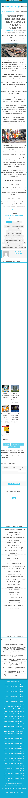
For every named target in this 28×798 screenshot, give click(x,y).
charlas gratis (5, 242)
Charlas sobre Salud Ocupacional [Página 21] (14, 733)
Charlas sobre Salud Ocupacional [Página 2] (14, 728)
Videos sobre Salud (13, 608)
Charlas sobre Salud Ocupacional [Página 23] (14, 738)
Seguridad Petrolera (12, 587)
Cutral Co (24, 242)
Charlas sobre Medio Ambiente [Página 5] (14, 691)
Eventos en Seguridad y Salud (13, 548)
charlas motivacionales (15, 242)
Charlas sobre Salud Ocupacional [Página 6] (14, 770)
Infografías (12, 553)
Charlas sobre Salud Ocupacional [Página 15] (14, 716)
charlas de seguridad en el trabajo (14, 233)
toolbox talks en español (20, 247)
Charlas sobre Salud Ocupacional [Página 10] (14, 704)
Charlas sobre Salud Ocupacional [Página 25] (14, 743)
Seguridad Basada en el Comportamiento (13, 566)
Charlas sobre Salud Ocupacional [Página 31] (14, 760)
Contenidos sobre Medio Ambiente (14, 780)
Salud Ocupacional (12, 563)
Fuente (14, 210)
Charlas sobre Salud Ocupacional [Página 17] (14, 721)
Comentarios (6, 444)
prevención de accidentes (8, 247)
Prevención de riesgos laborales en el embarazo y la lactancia (14, 672)
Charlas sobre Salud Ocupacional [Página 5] (14, 768)
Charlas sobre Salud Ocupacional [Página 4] (14, 765)
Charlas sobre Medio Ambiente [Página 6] (14, 694)
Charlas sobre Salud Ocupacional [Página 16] (14, 718)
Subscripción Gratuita (10, 792)
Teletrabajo (13, 595)
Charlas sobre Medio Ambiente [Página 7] (14, 696)
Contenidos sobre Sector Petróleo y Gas (14, 785)
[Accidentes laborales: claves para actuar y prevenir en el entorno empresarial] (5, 388)
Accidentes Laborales (12, 532)
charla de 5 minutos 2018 (14, 224)
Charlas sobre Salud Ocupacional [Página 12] (14, 708)
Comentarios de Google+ (13, 446)
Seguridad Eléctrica (12, 571)
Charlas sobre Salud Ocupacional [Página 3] (14, 756)
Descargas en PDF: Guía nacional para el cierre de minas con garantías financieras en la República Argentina (14, 641)
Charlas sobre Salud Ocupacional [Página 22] (14, 736)
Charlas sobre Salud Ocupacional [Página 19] (14, 726)
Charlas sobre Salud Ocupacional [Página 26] (14, 746)
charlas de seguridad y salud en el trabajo (14, 240)
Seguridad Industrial (12, 582)
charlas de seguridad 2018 (14, 228)
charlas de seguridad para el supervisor (14, 238)
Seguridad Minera (13, 584)
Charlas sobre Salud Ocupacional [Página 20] (14, 731)
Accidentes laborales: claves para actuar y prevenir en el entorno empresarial (5, 397)
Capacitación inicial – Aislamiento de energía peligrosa (14, 668)
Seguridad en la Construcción (12, 576)
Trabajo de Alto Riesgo (12, 597)
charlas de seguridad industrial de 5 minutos (14, 235)
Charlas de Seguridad (8, 30)
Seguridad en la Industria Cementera (13, 579)
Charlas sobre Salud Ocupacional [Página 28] (14, 751)
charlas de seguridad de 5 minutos (14, 231)
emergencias (8, 245)
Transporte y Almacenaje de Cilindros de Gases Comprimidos (14, 660)
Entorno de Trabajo (12, 542)
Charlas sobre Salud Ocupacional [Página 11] (14, 706)
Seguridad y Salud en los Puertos (14, 644)
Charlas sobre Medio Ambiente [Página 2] (14, 684)
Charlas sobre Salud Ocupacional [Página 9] (14, 778)
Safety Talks (13, 561)
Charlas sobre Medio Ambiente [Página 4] (14, 689)
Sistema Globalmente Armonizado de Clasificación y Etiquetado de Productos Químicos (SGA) (14, 664)
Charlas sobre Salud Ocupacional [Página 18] (14, 723)
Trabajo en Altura (12, 600)
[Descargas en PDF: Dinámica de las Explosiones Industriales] (5, 429)
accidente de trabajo (17, 221)
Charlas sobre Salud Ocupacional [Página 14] (14, 713)
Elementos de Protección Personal (12, 537)
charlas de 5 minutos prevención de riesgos (14, 226)
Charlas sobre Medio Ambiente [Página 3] (14, 686)
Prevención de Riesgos (12, 558)
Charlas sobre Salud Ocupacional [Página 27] (14, 748)
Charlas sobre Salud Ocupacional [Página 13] (14, 711)
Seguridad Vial (12, 592)
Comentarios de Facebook (17, 444)
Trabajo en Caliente (13, 602)
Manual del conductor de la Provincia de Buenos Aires (14, 652)
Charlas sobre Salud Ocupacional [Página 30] (14, 758)
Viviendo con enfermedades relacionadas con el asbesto (14, 656)
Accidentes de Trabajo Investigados (12, 529)
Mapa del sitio (20, 792)
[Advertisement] (14, 323)
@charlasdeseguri (14, 218)
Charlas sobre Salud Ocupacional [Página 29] (14, 753)
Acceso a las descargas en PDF (14, 681)
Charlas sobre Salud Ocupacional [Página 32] (14, 763)
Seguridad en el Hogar (13, 574)
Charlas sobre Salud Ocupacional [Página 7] (14, 773)
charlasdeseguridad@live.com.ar (14, 215)
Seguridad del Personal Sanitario (13, 568)
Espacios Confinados (13, 545)
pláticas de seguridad (17, 245)
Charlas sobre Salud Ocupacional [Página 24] (14, 741)
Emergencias (12, 540)
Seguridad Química (13, 589)
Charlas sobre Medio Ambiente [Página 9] (14, 701)
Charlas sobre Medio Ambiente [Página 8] (14, 699)
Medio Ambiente (12, 555)
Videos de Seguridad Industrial (12, 605)
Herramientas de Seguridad (12, 550)
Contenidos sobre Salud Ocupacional (14, 783)
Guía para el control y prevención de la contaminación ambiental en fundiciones (14, 675)
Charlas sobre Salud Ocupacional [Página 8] (14, 775)
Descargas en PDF (12, 535)
